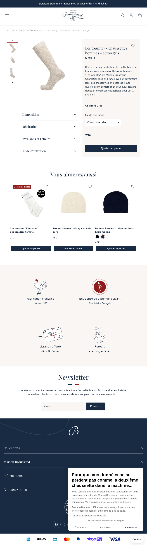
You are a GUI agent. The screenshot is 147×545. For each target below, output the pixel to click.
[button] (122, 15)
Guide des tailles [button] (94, 115)
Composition (30, 114)
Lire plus (90, 94)
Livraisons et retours (36, 139)
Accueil (10, 30)
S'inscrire (95, 406)
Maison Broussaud (17, 462)
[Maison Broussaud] (73, 15)
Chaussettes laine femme (30, 30)
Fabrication (29, 127)
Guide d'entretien (34, 151)
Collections (12, 448)
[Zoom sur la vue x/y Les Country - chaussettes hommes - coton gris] (48, 65)
